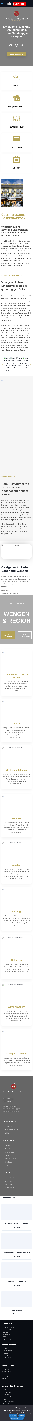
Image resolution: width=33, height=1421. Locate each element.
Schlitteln (16, 960)
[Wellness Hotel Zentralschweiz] (16, 1241)
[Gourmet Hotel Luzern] (16, 1270)
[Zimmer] (16, 77)
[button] (2, 364)
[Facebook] (10, 45)
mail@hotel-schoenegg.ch (11, 1109)
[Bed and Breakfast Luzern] (16, 1212)
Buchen (16, 168)
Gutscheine (16, 147)
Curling (16, 911)
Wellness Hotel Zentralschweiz (16, 1253)
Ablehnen (21, 1415)
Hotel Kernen (16, 1311)
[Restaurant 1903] (16, 118)
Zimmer (16, 86)
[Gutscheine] (16, 138)
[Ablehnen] (31, 1413)
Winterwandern (16, 1006)
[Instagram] (16, 45)
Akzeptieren (13, 1415)
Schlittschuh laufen (16, 770)
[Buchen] (16, 159)
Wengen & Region (16, 106)
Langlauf (16, 865)
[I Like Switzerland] (16, 3)
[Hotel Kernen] (16, 1299)
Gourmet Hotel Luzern (16, 1282)
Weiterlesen (16, 1227)
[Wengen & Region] (16, 97)
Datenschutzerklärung (17, 1418)
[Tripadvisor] (22, 45)
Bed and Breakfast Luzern (16, 1224)
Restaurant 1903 (17, 127)
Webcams (16, 723)
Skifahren (17, 818)
